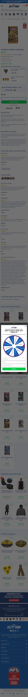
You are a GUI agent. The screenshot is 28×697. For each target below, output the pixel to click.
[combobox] (13, 365)
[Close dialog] (26, 326)
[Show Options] (24, 365)
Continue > (14, 369)
